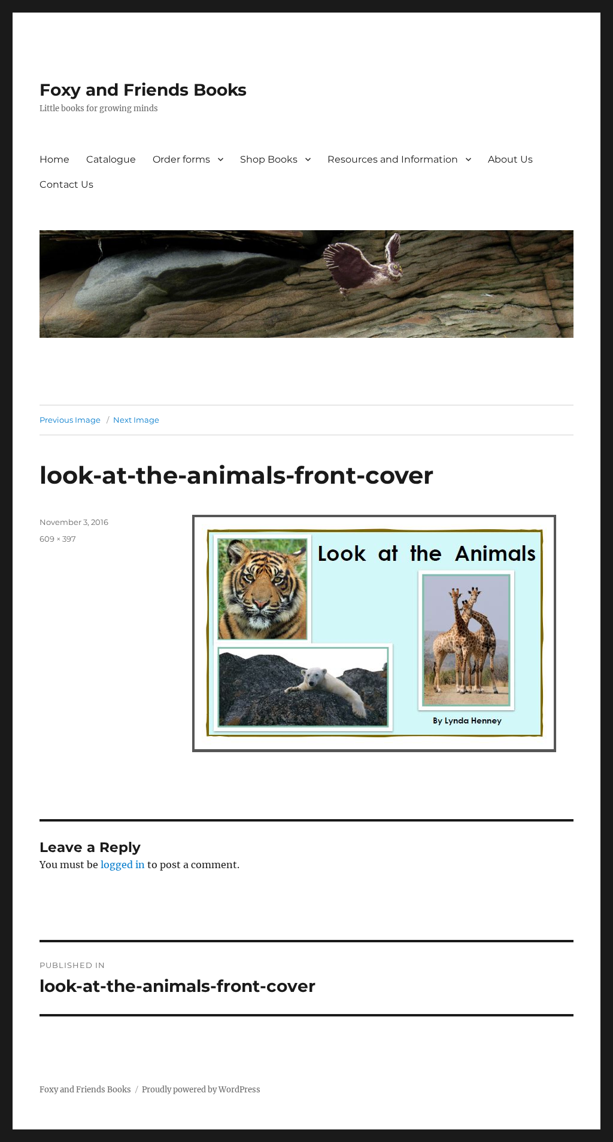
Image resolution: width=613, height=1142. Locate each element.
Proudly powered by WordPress (201, 1090)
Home (54, 159)
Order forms (181, 159)
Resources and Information (392, 159)
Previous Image (70, 420)
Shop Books (269, 159)
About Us (510, 159)
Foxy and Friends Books (143, 90)
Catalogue (111, 159)
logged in (123, 865)
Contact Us (66, 184)
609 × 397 (58, 538)
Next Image (136, 420)
